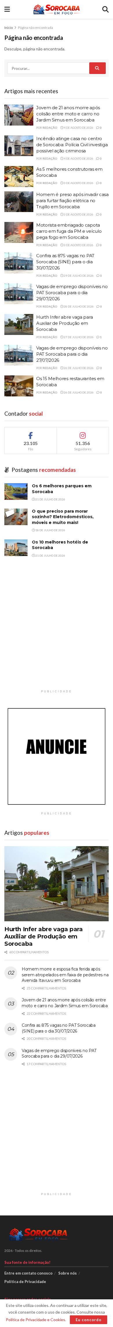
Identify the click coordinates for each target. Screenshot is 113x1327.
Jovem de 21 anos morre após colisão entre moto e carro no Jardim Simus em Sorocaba (68, 114)
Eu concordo (88, 1319)
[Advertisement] (56, 630)
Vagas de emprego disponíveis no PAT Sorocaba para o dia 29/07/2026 (72, 292)
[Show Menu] (7, 9)
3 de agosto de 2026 (78, 183)
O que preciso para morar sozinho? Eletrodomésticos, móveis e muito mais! (63, 517)
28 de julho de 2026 (78, 306)
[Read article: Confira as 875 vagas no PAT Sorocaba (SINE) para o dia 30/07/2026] (18, 263)
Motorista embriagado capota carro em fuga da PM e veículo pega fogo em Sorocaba (68, 231)
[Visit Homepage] (56, 9)
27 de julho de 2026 (78, 337)
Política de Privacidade (25, 1281)
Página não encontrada (35, 27)
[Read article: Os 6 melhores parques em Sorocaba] (16, 491)
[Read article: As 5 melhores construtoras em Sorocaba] (18, 176)
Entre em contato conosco (28, 1273)
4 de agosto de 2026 (78, 127)
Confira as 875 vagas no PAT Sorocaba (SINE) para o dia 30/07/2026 (65, 262)
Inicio (8, 27)
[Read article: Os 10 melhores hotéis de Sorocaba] (16, 547)
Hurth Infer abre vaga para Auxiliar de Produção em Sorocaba (64, 323)
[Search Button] (105, 9)
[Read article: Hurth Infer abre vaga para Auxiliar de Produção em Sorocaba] (18, 324)
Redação (50, 127)
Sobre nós (67, 1273)
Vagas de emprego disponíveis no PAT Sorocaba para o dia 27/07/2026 (72, 354)
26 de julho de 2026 (78, 368)
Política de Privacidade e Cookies (35, 1319)
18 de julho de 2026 (50, 530)
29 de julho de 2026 (78, 275)
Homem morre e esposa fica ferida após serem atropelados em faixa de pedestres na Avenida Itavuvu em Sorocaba (65, 974)
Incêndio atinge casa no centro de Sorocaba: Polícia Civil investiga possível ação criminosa (71, 144)
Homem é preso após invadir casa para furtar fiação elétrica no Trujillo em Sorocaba (72, 200)
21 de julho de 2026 (50, 499)
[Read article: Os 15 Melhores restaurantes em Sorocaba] (18, 385)
